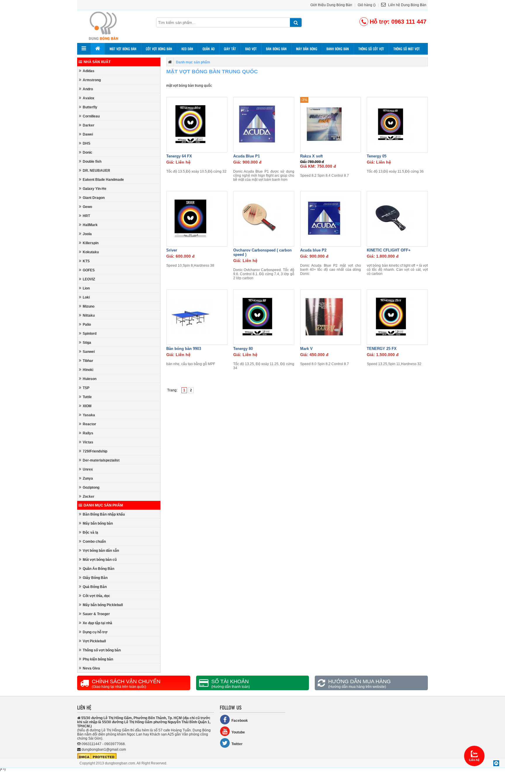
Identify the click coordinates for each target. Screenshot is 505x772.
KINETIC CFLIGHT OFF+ (389, 250)
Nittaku (89, 315)
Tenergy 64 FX (179, 156)
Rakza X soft (311, 156)
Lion (86, 288)
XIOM (87, 406)
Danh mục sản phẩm (103, 505)
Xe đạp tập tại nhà (97, 623)
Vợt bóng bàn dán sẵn (101, 551)
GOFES (89, 270)
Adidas (88, 71)
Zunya (88, 478)
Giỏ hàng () (367, 5)
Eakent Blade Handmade (103, 180)
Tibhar (88, 361)
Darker (88, 125)
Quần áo (209, 48)
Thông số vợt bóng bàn (102, 650)
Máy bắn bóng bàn (98, 523)
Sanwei (89, 352)
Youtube (238, 732)
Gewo (87, 207)
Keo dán (187, 48)
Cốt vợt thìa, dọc (96, 596)
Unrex (88, 469)
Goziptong (91, 487)
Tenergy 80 (243, 348)
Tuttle (87, 397)
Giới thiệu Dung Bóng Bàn (331, 5)
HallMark (90, 225)
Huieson (89, 379)
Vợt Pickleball (94, 641)
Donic (87, 152)
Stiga (87, 343)
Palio (87, 324)
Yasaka (89, 415)
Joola (87, 234)
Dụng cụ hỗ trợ (95, 632)
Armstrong (92, 80)
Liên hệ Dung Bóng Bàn (406, 5)
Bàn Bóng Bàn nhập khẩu (104, 514)
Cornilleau (91, 116)
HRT (86, 216)
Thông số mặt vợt (406, 48)
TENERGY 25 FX (382, 348)
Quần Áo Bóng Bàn (98, 569)
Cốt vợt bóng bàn (159, 48)
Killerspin (90, 243)
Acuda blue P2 (313, 250)
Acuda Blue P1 (246, 156)
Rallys (88, 433)
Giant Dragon (94, 198)
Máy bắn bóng (306, 48)
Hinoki (88, 370)
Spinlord (89, 334)
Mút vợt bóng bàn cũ (100, 560)
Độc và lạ (90, 532)
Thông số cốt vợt (371, 48)
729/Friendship (95, 451)
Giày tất (230, 48)
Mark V (306, 348)
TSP (86, 388)
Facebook (239, 721)
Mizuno (88, 306)
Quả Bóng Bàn (95, 587)
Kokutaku (91, 252)
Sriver (171, 250)
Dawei (88, 134)
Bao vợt (251, 48)
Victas (88, 442)
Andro (88, 89)
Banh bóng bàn (337, 48)
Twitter (237, 744)
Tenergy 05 (376, 156)
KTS (86, 261)
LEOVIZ (89, 279)
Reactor (89, 424)
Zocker (88, 497)
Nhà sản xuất (97, 62)
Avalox (88, 98)
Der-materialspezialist (101, 460)
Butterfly (90, 107)
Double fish (92, 161)
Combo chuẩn (94, 541)
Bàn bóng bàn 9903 (183, 348)
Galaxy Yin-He (94, 189)
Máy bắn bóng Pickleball (103, 605)
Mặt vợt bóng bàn (123, 48)
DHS (86, 143)
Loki (86, 297)
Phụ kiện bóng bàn (98, 659)
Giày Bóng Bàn (95, 578)
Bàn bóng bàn (276, 48)
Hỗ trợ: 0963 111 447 (398, 21)
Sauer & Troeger (96, 614)
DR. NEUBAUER (96, 171)
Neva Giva (91, 668)
